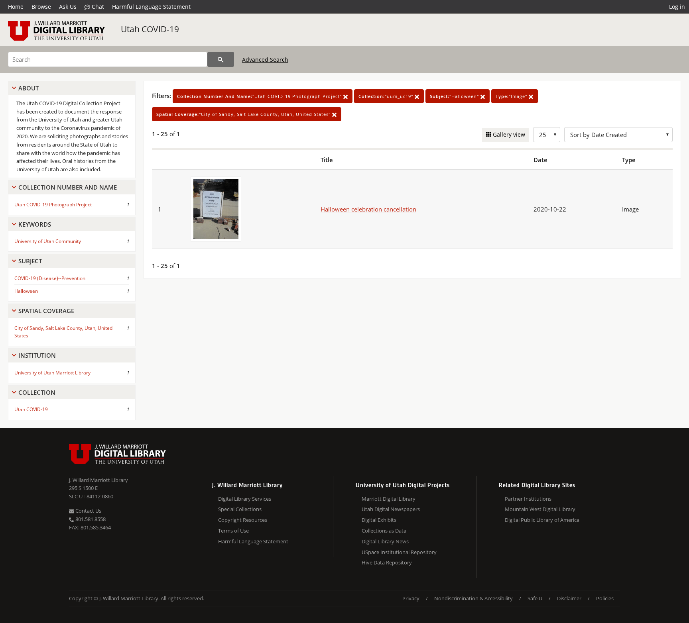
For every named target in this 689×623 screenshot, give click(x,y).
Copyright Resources (242, 519)
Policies (605, 598)
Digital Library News (385, 541)
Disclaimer (569, 598)
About (28, 88)
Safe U (535, 598)
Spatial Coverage (46, 311)
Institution (37, 355)
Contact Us (87, 510)
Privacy (410, 598)
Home (16, 6)
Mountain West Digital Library (540, 509)
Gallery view (508, 134)
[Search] (220, 59)
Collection (36, 392)
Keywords (34, 224)
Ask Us (68, 6)
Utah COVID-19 (150, 29)
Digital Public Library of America (542, 519)
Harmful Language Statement (151, 6)
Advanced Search (265, 59)
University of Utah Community (47, 241)
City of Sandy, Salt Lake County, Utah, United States (63, 332)
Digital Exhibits (379, 519)
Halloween (26, 291)
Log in (677, 6)
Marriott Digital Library (388, 498)
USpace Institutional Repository (399, 552)
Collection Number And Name (67, 187)
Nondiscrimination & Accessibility (473, 598)
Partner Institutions (528, 498)
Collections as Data (384, 530)
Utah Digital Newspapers (391, 509)
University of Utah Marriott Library (52, 372)
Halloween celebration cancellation (368, 209)
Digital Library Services (244, 498)
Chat (97, 6)
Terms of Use (233, 530)
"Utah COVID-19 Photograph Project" (260, 96)
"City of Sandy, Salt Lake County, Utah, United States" (244, 114)
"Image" (512, 96)
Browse (41, 6)
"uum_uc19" (386, 96)
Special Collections (240, 509)
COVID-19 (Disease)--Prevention (49, 278)
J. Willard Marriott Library (98, 480)
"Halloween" (455, 96)
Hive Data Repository (387, 562)
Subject (30, 261)
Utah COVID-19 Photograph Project (53, 204)
